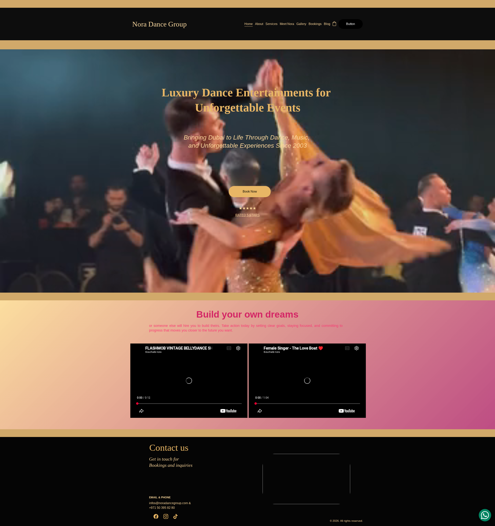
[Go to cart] (334, 24)
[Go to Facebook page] (156, 516)
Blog (327, 24)
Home (248, 24)
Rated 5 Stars (247, 215)
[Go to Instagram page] (165, 516)
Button (350, 24)
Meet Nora (287, 24)
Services (271, 24)
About (259, 24)
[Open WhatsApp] (485, 515)
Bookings (315, 24)
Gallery (301, 24)
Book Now (250, 191)
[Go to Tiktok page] (175, 516)
